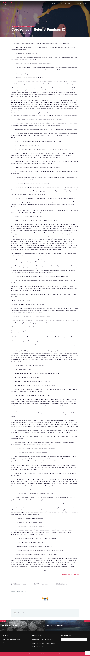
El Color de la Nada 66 (37, 643)
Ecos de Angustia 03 (37, 639)
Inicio (53, 3)
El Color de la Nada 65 (49, 643)
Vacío (25, 591)
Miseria (61, 590)
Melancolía (57, 590)
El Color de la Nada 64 (37, 646)
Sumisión (18, 591)
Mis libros (68, 3)
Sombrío (13, 591)
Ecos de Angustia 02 (47, 639)
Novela (31, 26)
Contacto (78, 3)
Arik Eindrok (8, 2)
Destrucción (36, 590)
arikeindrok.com (47, 653)
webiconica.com (61, 653)
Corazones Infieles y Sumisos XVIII (41, 582)
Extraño (41, 590)
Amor (17, 590)
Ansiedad (21, 590)
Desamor (32, 590)
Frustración (45, 590)
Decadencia (26, 590)
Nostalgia (70, 590)
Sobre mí (59, 3)
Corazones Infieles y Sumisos (19, 26)
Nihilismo (66, 590)
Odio (74, 590)
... (30, 614)
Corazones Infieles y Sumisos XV (18, 582)
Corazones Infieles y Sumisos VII (63, 582)
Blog (84, 3)
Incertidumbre (52, 590)
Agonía (14, 590)
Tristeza (21, 591)
